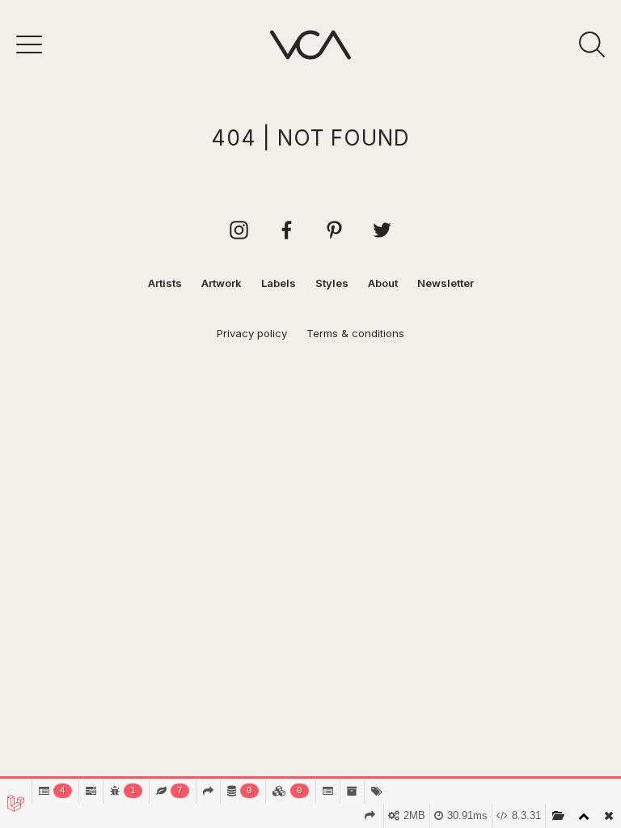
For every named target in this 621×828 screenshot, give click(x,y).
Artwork (221, 283)
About (383, 283)
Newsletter (445, 283)
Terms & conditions (355, 333)
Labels (278, 283)
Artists (165, 283)
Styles (332, 283)
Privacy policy (252, 333)
